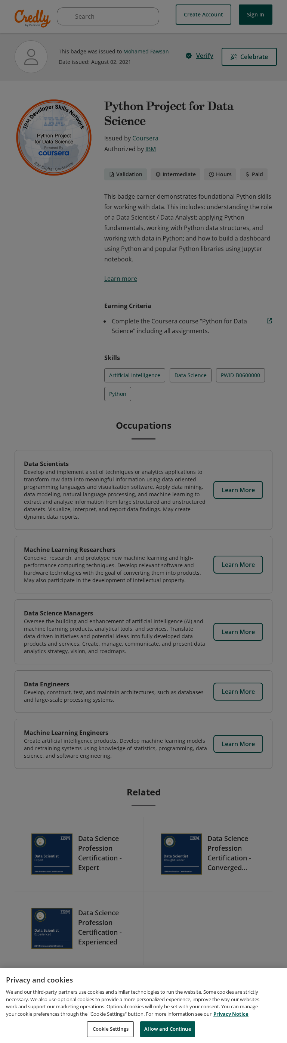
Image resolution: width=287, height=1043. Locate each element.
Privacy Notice (231, 1014)
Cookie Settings (111, 1028)
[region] (143, 1005)
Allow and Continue (167, 1028)
